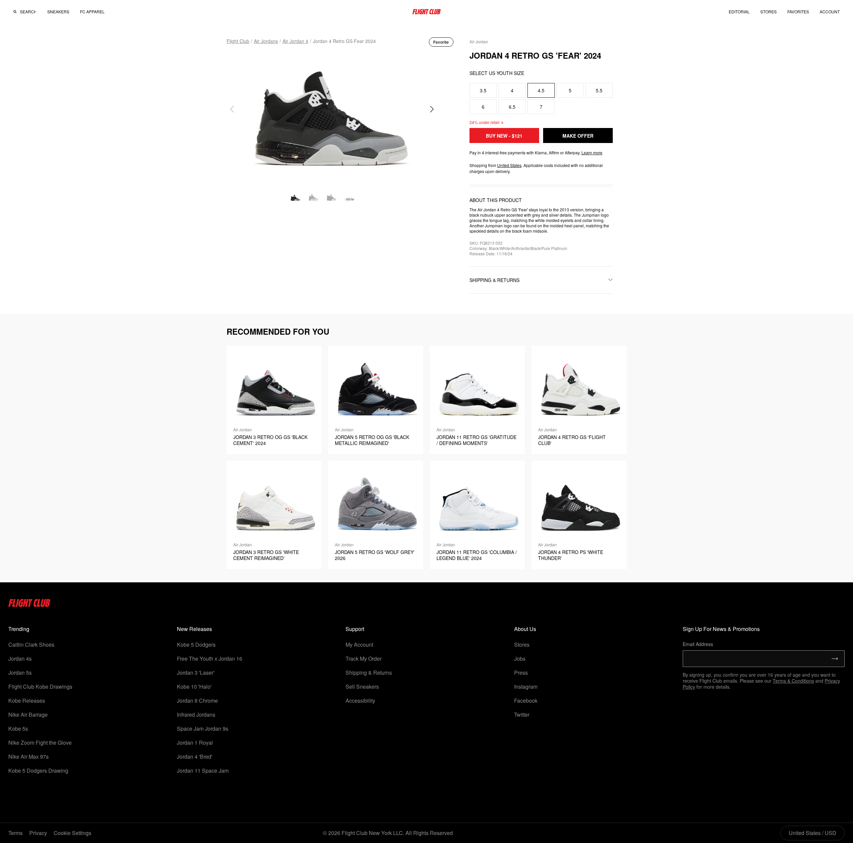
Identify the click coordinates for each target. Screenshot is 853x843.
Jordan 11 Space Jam (203, 770)
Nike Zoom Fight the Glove (40, 742)
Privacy (38, 833)
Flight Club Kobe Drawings (40, 686)
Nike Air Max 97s (28, 756)
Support (355, 629)
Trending (18, 629)
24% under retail (484, 122)
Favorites (798, 11)
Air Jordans (266, 41)
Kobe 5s (18, 728)
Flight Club (238, 41)
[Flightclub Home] (29, 605)
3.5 (483, 90)
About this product (495, 200)
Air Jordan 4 (295, 41)
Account (830, 11)
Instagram (525, 686)
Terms (15, 833)
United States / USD (812, 833)
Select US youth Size (496, 73)
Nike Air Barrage (28, 714)
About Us (525, 629)
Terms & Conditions (793, 680)
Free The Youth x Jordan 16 (209, 658)
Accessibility (360, 700)
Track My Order (364, 658)
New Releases (194, 629)
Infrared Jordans (196, 714)
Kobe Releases (26, 700)
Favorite (441, 42)
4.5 (541, 90)
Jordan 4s (20, 658)
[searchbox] (28, 12)
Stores (521, 644)
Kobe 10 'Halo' (194, 686)
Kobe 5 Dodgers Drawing (38, 770)
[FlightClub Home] (426, 11)
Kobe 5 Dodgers (196, 644)
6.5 (512, 106)
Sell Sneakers (362, 686)
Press (521, 672)
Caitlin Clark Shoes (31, 644)
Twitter (521, 714)
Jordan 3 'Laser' (195, 672)
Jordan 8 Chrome (197, 700)
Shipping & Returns (369, 672)
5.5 (599, 90)
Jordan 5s (20, 672)
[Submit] (835, 658)
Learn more (591, 152)
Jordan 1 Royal (195, 742)
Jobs (519, 658)
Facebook (525, 700)
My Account (359, 644)
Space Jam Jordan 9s (202, 728)
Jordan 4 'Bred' (194, 756)
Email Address (698, 644)
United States (509, 165)
